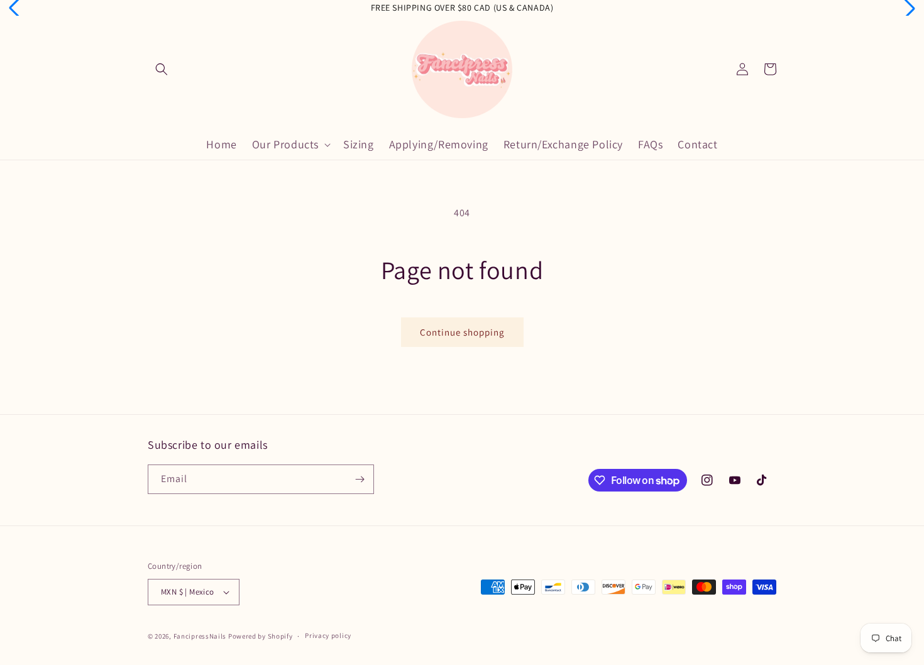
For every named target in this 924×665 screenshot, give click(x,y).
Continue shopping (462, 332)
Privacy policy (328, 635)
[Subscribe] (359, 479)
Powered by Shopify (260, 636)
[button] (161, 69)
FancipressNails (200, 636)
